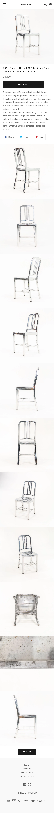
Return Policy (27, 772)
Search (27, 765)
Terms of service (27, 776)
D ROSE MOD (27, 4)
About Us (27, 769)
